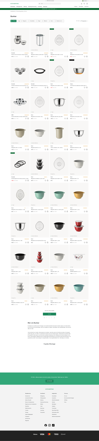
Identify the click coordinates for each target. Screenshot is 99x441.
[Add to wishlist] (26, 56)
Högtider (53, 406)
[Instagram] (49, 425)
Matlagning (13, 6)
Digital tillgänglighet (29, 414)
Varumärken (81, 6)
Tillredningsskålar (19, 11)
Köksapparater (19, 6)
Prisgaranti (27, 416)
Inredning (40, 6)
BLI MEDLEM (49, 381)
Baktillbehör (13, 11)
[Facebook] (46, 425)
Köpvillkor (27, 406)
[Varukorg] (87, 3)
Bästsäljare (54, 404)
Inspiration (86, 6)
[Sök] (40, 4)
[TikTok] (53, 425)
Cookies (26, 410)
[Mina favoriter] (84, 3)
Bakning (25, 6)
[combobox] (85, 1)
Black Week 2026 (55, 410)
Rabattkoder (54, 414)
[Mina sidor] (81, 3)
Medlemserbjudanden (56, 416)
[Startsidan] (15, 3)
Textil (41, 406)
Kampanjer (45, 6)
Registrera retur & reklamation (30, 404)
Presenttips (54, 408)
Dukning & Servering (32, 6)
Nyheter (75, 6)
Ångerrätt (27, 420)
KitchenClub (27, 418)
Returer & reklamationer (29, 402)
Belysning (42, 408)
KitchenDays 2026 (55, 412)
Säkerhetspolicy (28, 408)
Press (65, 402)
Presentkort (42, 412)
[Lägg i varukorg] (28, 56)
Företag (26, 412)
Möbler (41, 404)
